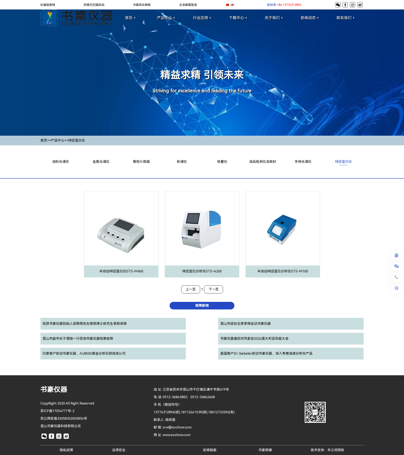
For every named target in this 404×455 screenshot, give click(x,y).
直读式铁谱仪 (184, 223)
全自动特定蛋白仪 (345, 185)
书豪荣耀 (265, 450)
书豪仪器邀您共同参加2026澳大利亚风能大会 (254, 339)
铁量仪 (222, 162)
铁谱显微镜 (183, 246)
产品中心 (57, 140)
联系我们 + (345, 18)
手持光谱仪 (303, 162)
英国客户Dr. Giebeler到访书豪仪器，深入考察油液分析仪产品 (266, 354)
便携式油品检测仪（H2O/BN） (264, 200)
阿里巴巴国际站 (94, 5)
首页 (43, 140)
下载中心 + (238, 18)
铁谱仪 (182, 162)
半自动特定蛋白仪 (345, 193)
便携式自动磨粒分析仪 (184, 231)
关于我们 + (274, 18)
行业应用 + (202, 18)
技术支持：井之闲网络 (327, 450)
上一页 (191, 289)
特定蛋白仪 (76, 140)
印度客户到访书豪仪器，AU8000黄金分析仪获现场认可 (84, 354)
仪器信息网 (47, 5)
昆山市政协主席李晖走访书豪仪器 (245, 324)
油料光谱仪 (60, 162)
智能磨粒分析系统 (183, 216)
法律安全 (118, 450)
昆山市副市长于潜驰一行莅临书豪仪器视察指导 (78, 339)
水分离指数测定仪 (264, 223)
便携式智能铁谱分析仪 (184, 238)
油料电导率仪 (265, 231)
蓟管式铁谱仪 (184, 200)
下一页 (214, 289)
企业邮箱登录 (188, 5)
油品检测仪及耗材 (262, 162)
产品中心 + (166, 18)
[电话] (396, 277)
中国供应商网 (142, 5)
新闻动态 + (310, 18)
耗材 (264, 238)
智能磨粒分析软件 (183, 208)
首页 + (130, 18)
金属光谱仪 (101, 162)
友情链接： (211, 450)
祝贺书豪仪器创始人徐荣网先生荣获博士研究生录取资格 (85, 324)
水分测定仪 (264, 216)
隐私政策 (66, 450)
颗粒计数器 (141, 162)
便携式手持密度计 (264, 208)
